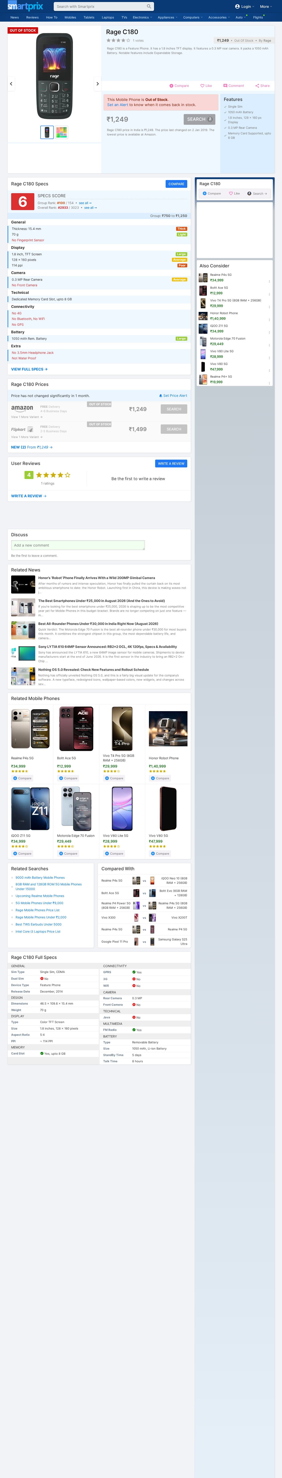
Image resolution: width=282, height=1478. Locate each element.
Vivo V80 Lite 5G (115, 835)
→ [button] (32, 447)
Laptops (108, 17)
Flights (258, 17)
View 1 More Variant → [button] (27, 417)
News (14, 17)
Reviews (32, 17)
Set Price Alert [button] (175, 396)
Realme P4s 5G (22, 758)
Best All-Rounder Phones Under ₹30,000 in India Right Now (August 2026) (98, 624)
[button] (99, 369)
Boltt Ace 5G (66, 758)
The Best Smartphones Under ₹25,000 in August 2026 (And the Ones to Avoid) (101, 601)
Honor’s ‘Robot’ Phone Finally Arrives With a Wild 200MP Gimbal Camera (96, 578)
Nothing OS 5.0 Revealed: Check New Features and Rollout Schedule (93, 669)
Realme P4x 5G (221, 376)
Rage (267, 40)
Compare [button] (176, 184)
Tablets (89, 17)
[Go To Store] (22, 409)
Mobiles (70, 17)
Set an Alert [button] (117, 104)
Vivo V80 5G (158, 835)
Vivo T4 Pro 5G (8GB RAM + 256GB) (118, 758)
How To (51, 17)
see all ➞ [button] (85, 203)
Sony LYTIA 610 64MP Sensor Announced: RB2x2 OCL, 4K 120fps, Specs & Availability (107, 647)
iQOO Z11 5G (21, 835)
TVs (124, 17)
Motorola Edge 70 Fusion (76, 835)
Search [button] (196, 119)
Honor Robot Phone (164, 758)
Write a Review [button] (171, 463)
